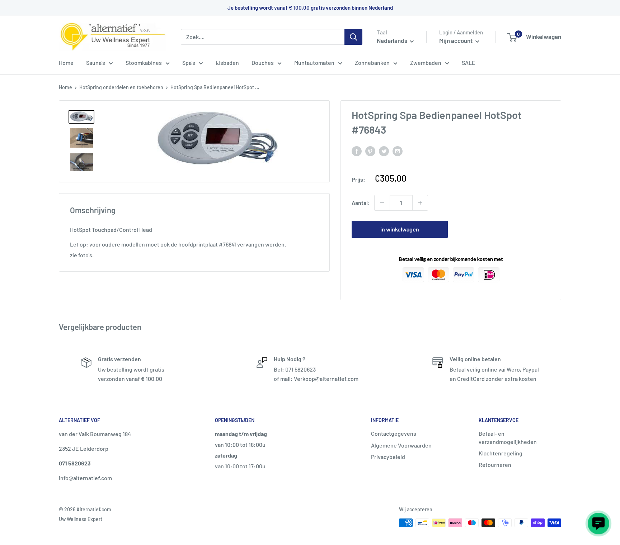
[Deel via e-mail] (398, 150)
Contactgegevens (393, 433)
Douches (263, 62)
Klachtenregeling (500, 453)
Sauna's (95, 62)
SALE (468, 62)
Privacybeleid (388, 456)
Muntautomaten (314, 62)
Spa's (188, 62)
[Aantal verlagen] (382, 202)
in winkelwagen (399, 229)
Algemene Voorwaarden (401, 445)
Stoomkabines (144, 62)
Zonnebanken (372, 62)
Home (66, 62)
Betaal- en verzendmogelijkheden (508, 437)
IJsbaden (227, 62)
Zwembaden (425, 62)
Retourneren (495, 464)
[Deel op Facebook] (357, 150)
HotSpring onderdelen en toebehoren (121, 87)
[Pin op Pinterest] (370, 150)
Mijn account (456, 40)
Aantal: (361, 202)
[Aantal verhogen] (420, 202)
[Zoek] (353, 37)
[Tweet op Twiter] (384, 150)
